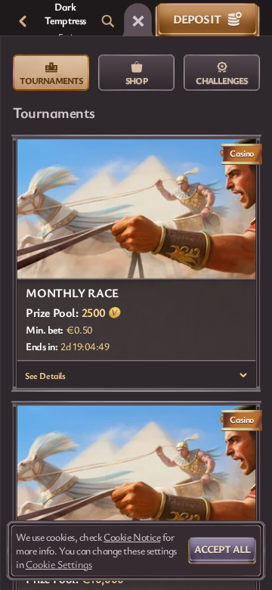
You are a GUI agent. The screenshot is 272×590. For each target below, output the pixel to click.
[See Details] (243, 375)
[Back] (22, 21)
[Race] (138, 21)
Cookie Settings (59, 564)
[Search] (108, 21)
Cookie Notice (132, 537)
